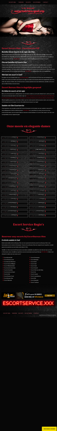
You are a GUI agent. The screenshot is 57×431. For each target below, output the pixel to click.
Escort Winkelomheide (9, 265)
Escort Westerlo (8, 280)
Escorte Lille (13, 97)
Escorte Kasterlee (8, 270)
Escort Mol (33, 278)
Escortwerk (36, 2)
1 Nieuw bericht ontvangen (49, 429)
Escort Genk (34, 265)
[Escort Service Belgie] (28, 302)
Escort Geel (12, 2)
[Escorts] (28, 295)
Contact (45, 2)
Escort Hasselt (34, 267)
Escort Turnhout (30, 95)
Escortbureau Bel (41, 97)
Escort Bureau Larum (9, 259)
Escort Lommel (34, 274)
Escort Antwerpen (6, 97)
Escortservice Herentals (40, 95)
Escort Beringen (20, 97)
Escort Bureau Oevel (9, 276)
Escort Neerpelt (34, 280)
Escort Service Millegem (9, 263)
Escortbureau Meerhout (30, 97)
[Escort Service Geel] (28, 11)
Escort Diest (34, 261)
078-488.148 (16, 58)
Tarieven (20, 2)
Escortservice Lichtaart (9, 272)
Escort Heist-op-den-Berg (37, 270)
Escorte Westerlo (50, 95)
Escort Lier (33, 272)
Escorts (28, 2)
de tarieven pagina (24, 77)
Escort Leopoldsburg (36, 276)
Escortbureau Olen (49, 97)
